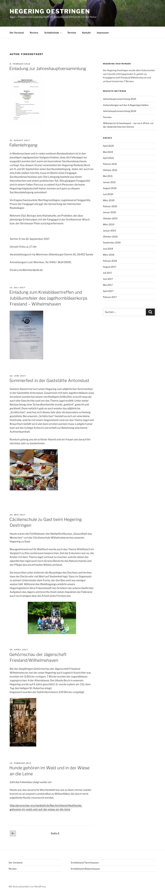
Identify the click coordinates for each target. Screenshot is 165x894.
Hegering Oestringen (50, 11)
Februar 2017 (110, 297)
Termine (71, 32)
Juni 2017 (108, 279)
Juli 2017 (107, 272)
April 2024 (108, 158)
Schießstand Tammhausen (85, 862)
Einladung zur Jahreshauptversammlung (47, 68)
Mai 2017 (108, 284)
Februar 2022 (110, 164)
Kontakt (86, 32)
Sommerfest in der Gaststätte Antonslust (49, 380)
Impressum (103, 32)
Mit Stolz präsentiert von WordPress (27, 886)
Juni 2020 (108, 194)
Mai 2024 (108, 152)
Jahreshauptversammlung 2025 (119, 99)
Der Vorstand (17, 32)
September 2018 (112, 242)
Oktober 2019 (110, 218)
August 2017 (109, 266)
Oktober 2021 (110, 170)
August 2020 (110, 188)
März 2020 (109, 200)
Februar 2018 (110, 260)
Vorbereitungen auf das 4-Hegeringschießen (126, 105)
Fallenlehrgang (23, 144)
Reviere (34, 32)
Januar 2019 (109, 230)
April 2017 (108, 291)
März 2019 (108, 224)
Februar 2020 (110, 206)
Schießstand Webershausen (85, 868)
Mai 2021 (108, 176)
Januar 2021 (109, 182)
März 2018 (108, 254)
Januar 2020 (109, 212)
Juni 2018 (108, 248)
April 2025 (108, 145)
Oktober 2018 (110, 236)
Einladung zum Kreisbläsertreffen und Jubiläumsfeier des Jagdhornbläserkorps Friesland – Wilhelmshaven (48, 298)
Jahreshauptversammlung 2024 (119, 111)
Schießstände (51, 32)
